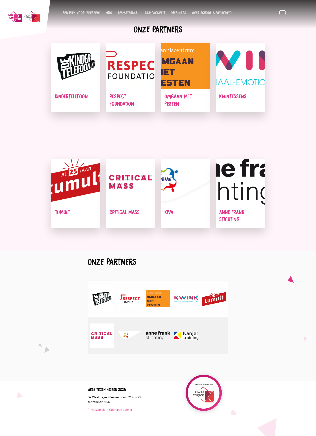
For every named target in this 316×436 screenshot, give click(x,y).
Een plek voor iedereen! (81, 12)
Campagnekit (155, 12)
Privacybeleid (97, 410)
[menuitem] (81, 12)
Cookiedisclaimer (120, 410)
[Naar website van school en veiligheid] (203, 402)
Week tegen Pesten (23, 16)
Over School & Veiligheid (212, 12)
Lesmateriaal (128, 12)
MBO (109, 12)
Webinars (178, 12)
